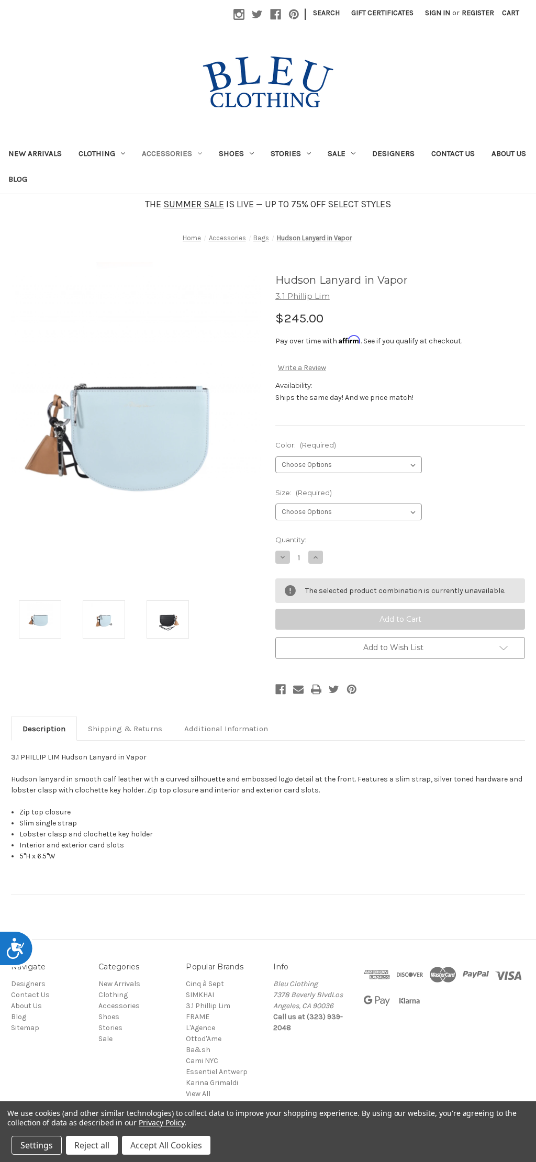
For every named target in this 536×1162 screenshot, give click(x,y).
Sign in (437, 12)
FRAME (197, 1016)
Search (326, 12)
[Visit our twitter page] (257, 14)
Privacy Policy (161, 1122)
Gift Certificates (382, 12)
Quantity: (290, 539)
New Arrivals (35, 153)
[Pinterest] (352, 689)
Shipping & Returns (125, 728)
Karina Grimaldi (212, 1082)
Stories (286, 153)
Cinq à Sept (205, 983)
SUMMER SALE (193, 204)
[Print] (316, 689)
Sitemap (25, 1027)
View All (198, 1093)
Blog (17, 179)
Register (478, 12)
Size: (303, 492)
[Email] (298, 689)
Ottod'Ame (203, 1038)
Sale (336, 153)
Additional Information (226, 728)
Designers (393, 153)
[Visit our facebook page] (275, 14)
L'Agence (200, 1027)
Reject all (91, 1145)
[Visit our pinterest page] (293, 14)
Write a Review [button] (302, 367)
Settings (36, 1145)
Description (44, 728)
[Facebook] (280, 689)
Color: (305, 445)
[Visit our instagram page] (238, 14)
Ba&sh (198, 1049)
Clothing (97, 153)
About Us (509, 153)
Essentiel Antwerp (217, 1071)
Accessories (167, 153)
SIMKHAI (200, 994)
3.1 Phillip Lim (208, 1005)
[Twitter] (334, 689)
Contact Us (453, 153)
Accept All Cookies (166, 1145)
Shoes (231, 153)
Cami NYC (202, 1060)
